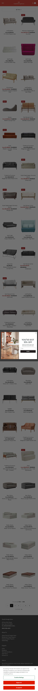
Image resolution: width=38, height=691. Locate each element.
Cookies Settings (19, 677)
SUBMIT (28, 351)
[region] (19, 678)
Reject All (19, 682)
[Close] (35, 669)
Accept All (19, 687)
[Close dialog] (36, 333)
